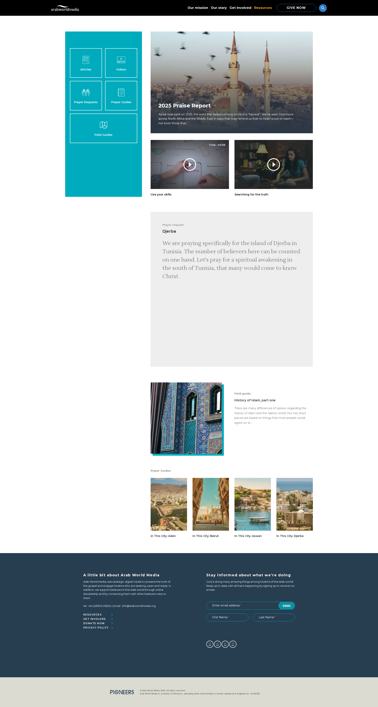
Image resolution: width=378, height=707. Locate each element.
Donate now (94, 623)
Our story (219, 8)
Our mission (198, 8)
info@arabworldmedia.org (139, 605)
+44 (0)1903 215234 (99, 605)
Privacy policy (96, 627)
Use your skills (161, 194)
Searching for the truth (251, 194)
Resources (263, 8)
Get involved (240, 8)
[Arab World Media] (65, 8)
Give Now (296, 8)
